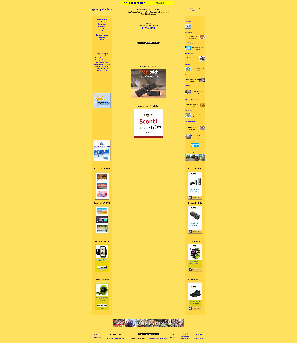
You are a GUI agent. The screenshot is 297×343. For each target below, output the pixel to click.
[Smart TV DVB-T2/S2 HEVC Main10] (102, 199)
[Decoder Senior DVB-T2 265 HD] (195, 199)
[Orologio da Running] (102, 310)
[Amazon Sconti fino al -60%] (148, 137)
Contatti (102, 37)
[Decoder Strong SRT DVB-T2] (195, 233)
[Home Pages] (148, 327)
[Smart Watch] (195, 271)
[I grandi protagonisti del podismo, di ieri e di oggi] (202, 129)
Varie (102, 39)
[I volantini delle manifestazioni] (188, 94)
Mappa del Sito (102, 19)
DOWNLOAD (148, 28)
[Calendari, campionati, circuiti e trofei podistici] (202, 106)
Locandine (101, 33)
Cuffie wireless (102, 70)
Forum (102, 28)
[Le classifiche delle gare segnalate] (188, 71)
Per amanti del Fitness (102, 62)
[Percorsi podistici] (195, 161)
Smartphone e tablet (101, 58)
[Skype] (195, 146)
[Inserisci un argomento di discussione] (102, 161)
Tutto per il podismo (102, 60)
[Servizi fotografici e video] (202, 81)
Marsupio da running (102, 66)
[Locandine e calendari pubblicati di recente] (188, 28)
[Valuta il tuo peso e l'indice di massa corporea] (188, 138)
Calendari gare (102, 22)
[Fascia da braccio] (102, 271)
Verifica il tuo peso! (196, 138)
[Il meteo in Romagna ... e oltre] (102, 108)
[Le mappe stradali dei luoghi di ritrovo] (188, 117)
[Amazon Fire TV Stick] (148, 97)
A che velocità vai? (195, 135)
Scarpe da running (102, 68)
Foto (101, 30)
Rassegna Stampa (102, 35)
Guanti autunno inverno (102, 64)
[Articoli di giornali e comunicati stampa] (202, 60)
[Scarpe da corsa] (195, 310)
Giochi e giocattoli (102, 56)
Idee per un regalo (102, 54)
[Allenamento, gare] (202, 39)
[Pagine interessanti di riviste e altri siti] (188, 49)
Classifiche (101, 26)
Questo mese (102, 24)
